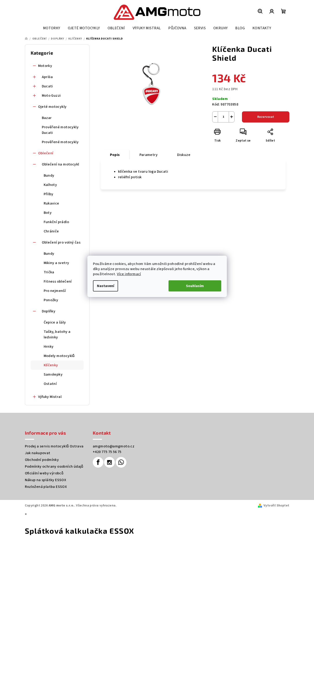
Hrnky (49, 346)
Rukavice (51, 203)
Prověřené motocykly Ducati (60, 130)
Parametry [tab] (148, 154)
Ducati (47, 86)
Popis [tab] (115, 154)
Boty (48, 212)
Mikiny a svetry (56, 262)
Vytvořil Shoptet (276, 505)
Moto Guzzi (51, 95)
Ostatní (50, 383)
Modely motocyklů (59, 355)
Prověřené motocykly (60, 142)
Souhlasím (195, 285)
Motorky (45, 65)
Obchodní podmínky (42, 459)
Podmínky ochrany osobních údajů (54, 466)
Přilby (48, 194)
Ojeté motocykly (52, 106)
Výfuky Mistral (50, 396)
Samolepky (53, 374)
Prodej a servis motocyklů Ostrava (54, 446)
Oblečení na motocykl (60, 164)
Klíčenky (51, 365)
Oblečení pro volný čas (61, 242)
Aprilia (47, 76)
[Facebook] (98, 462)
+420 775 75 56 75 (107, 451)
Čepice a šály (55, 322)
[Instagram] (109, 462)
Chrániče (51, 231)
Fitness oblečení (58, 281)
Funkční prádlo (56, 222)
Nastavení (105, 285)
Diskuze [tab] (183, 154)
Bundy (49, 175)
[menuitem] (51, 28)
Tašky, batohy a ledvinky (57, 334)
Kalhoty (50, 184)
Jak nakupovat (37, 453)
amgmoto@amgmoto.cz (113, 446)
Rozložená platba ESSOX (46, 486)
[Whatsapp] (121, 462)
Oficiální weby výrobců (44, 473)
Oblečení (45, 153)
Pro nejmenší (55, 290)
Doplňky (49, 311)
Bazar (47, 117)
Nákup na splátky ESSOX (45, 480)
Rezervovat (265, 117)
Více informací (129, 274)
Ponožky (51, 300)
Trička (49, 272)
